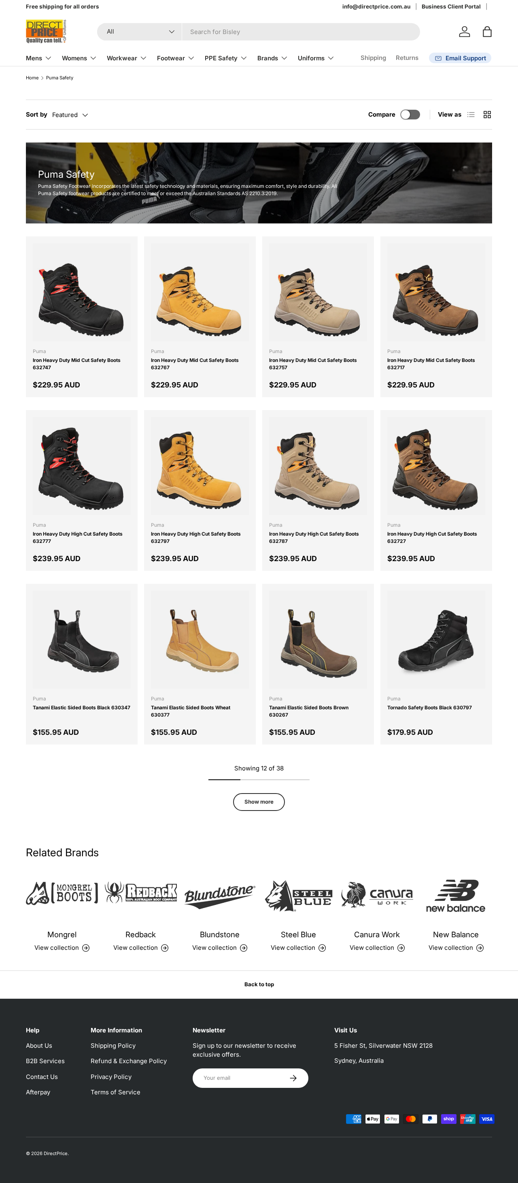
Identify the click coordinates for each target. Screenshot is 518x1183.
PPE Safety (221, 58)
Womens (74, 58)
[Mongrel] (62, 896)
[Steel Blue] (298, 896)
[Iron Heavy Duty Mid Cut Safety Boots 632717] (436, 292)
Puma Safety (59, 78)
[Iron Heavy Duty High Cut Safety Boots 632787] (318, 466)
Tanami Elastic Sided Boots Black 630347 (81, 707)
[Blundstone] (219, 896)
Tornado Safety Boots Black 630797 (429, 707)
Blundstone (220, 934)
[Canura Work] (377, 896)
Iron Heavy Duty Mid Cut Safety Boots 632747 (77, 363)
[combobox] (258, 31)
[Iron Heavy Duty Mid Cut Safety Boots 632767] (200, 292)
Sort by (36, 114)
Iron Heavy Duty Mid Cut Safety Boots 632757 (313, 363)
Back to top (259, 984)
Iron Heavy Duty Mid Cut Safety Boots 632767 (195, 363)
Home (32, 78)
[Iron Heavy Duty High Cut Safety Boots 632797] (200, 466)
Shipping (373, 58)
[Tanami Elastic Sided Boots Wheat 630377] (200, 640)
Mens (34, 58)
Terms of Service (115, 1092)
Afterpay (38, 1092)
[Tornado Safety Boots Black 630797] (436, 640)
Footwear (171, 58)
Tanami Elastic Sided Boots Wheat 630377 (190, 711)
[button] (487, 31)
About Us (39, 1045)
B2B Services (45, 1061)
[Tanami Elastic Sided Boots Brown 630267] (318, 640)
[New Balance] (456, 896)
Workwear (122, 58)
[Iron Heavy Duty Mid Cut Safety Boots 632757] (318, 292)
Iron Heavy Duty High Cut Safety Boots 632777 (78, 537)
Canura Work (377, 934)
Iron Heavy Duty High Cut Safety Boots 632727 (432, 537)
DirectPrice (56, 1153)
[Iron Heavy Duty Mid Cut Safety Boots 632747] (82, 292)
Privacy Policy (111, 1077)
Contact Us (42, 1077)
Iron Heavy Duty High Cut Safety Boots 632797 (196, 537)
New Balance (456, 934)
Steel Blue (298, 934)
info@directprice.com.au (376, 6)
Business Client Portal (451, 6)
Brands (267, 58)
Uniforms (311, 58)
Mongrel (61, 934)
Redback (140, 934)
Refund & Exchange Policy (129, 1061)
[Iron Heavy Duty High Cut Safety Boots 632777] (82, 466)
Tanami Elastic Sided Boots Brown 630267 (308, 711)
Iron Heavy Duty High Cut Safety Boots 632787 (314, 537)
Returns (407, 58)
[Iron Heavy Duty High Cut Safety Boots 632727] (436, 466)
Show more (259, 801)
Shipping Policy (113, 1045)
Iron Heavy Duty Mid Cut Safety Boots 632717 (431, 363)
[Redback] (141, 896)
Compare (381, 114)
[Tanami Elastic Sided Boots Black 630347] (82, 640)
